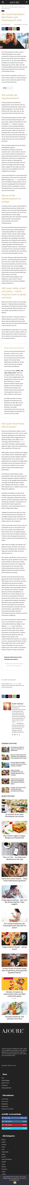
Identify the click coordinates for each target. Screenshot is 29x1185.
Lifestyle (4, 1161)
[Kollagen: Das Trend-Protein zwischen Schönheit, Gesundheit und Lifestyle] (5, 790)
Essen (15, 179)
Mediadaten (5, 1104)
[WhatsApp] (14, 28)
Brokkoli (9, 626)
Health (3, 1154)
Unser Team (5, 1101)
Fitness (3, 1147)
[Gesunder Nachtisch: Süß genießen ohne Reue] (14, 1008)
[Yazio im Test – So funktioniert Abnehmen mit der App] (14, 848)
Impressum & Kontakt (7, 1109)
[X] (7, 28)
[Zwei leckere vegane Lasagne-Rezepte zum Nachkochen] (14, 827)
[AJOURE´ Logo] (14, 2)
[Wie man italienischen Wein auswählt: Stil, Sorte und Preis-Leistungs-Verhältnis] (5, 765)
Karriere (4, 1157)
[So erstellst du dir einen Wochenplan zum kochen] (14, 806)
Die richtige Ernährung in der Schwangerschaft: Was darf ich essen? (14, 926)
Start (3, 7)
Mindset (4, 1166)
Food (6, 7)
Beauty (3, 1139)
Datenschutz (5, 1106)
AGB (3, 1078)
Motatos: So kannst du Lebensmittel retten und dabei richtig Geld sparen (14, 994)
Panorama (4, 1169)
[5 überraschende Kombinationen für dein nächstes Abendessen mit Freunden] (5, 772)
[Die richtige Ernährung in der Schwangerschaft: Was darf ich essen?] (14, 915)
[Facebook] (3, 28)
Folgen (24, 1121)
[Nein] (27, 1180)
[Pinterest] (10, 28)
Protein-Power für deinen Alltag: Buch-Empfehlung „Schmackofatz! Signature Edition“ (14, 971)
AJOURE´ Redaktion (17, 704)
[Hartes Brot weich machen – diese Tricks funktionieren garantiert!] (14, 870)
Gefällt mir (23, 1118)
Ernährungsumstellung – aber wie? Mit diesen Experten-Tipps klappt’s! (14, 902)
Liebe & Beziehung (6, 1159)
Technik (4, 1174)
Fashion (4, 1142)
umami (10, 124)
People (3, 1171)
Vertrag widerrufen (6, 1088)
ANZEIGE (14, 998)
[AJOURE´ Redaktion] (7, 719)
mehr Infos (15, 683)
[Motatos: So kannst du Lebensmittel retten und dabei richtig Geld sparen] (14, 983)
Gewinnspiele (5, 1152)
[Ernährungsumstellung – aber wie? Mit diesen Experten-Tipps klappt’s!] (14, 891)
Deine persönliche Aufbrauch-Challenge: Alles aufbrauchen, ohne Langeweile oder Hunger (19, 756)
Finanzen (4, 1144)
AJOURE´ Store (5, 1083)
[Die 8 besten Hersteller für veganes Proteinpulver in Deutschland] (5, 749)
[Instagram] (14, 734)
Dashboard (4, 1085)
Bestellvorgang (5, 1080)
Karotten (23, 442)
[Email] (18, 28)
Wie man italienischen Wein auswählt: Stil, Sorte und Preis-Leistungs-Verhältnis (19, 764)
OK (15, 1182)
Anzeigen (10, 88)
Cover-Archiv (5, 1099)
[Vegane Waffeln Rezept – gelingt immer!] (14, 938)
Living (3, 1164)
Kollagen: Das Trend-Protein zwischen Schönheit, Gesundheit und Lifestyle (18, 789)
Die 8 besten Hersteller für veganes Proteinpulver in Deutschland (17, 749)
